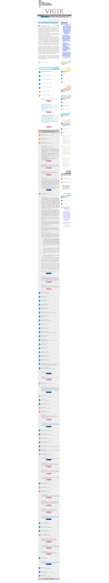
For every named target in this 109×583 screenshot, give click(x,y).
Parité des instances (44, 348)
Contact (67, 16)
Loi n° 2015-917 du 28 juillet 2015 (46, 523)
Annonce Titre (64, 22)
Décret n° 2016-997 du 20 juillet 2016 (46, 75)
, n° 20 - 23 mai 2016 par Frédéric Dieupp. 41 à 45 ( (50, 278)
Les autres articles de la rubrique (49, 68)
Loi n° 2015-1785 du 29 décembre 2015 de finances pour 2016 (50, 446)
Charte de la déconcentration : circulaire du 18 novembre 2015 (50, 458)
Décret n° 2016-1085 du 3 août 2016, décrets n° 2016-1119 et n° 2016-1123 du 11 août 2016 (66, 124)
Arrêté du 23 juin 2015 (44, 558)
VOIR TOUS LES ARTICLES (49, 578)
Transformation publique (67, 194)
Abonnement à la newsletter (62, 16)
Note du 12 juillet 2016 (66, 203)
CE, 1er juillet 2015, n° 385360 (45, 535)
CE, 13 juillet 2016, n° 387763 (67, 178)
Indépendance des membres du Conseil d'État (48, 368)
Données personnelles (57, 582)
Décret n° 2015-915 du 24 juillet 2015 (46, 527)
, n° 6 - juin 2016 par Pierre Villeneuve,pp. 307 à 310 (50, 166)
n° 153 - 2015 (49, 552)
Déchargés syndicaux (44, 356)
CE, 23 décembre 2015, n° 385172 (46, 438)
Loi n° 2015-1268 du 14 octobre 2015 (46, 483)
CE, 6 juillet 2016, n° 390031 (43, 62)
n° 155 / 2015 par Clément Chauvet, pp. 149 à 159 (50, 478)
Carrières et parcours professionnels (67, 87)
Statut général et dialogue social (48, 22)
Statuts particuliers (65, 61)
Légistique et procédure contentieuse (68, 172)
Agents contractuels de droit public (66, 121)
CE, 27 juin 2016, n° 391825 (45, 139)
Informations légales (51, 582)
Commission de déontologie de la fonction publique (49, 312)
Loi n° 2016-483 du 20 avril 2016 (46, 372)
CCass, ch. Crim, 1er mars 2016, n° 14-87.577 (47, 396)
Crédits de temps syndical (45, 360)
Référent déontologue (44, 308)
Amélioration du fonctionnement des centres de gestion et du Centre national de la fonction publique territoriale (50, 364)
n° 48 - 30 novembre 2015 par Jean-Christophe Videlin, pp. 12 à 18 (50, 464)
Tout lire (70, 22)
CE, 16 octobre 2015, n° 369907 (45, 491)
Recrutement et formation (67, 69)
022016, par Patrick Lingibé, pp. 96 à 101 (50, 416)
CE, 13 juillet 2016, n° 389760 (67, 108)
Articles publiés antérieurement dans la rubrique (49, 131)
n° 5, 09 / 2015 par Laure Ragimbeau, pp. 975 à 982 (50, 471)
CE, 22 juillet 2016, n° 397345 (67, 81)
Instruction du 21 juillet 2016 (66, 200)
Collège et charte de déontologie (46, 320)
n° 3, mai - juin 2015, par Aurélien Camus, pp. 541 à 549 (50, 546)
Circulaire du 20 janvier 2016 (45, 400)
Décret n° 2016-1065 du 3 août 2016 (46, 83)
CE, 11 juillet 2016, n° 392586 (45, 91)
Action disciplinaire (44, 336)
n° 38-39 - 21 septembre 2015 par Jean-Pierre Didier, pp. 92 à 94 (50, 503)
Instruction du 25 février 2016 (45, 404)
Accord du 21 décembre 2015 (45, 442)
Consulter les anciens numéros (44, 16)
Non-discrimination (44, 316)
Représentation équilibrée (45, 352)
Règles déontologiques (44, 304)
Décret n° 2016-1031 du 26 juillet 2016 (46, 79)
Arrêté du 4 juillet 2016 (66, 78)
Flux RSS (57, 16)
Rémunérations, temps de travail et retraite (66, 96)
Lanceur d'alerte (43, 300)
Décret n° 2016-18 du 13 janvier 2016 (46, 430)
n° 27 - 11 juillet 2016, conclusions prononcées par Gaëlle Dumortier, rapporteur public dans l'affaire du (67, 149)
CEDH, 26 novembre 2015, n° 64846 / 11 (47, 454)
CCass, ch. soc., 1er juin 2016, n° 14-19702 (47, 135)
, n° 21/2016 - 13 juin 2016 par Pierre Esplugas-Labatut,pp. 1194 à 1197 (49, 173)
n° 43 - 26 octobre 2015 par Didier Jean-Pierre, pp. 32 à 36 (50, 496)
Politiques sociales (65, 113)
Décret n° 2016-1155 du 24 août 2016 (46, 87)
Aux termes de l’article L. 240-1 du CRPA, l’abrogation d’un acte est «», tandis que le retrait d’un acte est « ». (50, 217)
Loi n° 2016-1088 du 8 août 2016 (46, 71)
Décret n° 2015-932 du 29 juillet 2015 (46, 531)
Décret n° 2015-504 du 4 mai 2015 (46, 568)
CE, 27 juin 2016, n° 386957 (66, 175)
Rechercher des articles (52, 16)
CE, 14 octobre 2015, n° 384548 (45, 487)
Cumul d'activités (43, 324)
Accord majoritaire (44, 344)
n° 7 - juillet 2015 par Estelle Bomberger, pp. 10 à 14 (49, 540)
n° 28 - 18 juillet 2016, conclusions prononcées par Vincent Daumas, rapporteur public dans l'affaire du (67, 161)
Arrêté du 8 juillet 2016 (66, 115)
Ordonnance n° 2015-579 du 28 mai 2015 (47, 572)
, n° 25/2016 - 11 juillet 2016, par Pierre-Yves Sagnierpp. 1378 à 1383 (67, 187)
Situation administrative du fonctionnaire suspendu (48, 332)
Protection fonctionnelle (44, 328)
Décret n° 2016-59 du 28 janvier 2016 (46, 434)
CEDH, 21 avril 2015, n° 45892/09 (46, 576)
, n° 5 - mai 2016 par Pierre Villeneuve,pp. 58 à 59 (50, 287)
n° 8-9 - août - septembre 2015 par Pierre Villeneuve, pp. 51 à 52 (49, 510)
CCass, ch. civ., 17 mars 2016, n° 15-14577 (47, 383)
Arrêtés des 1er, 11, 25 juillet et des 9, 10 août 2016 (66, 106)
